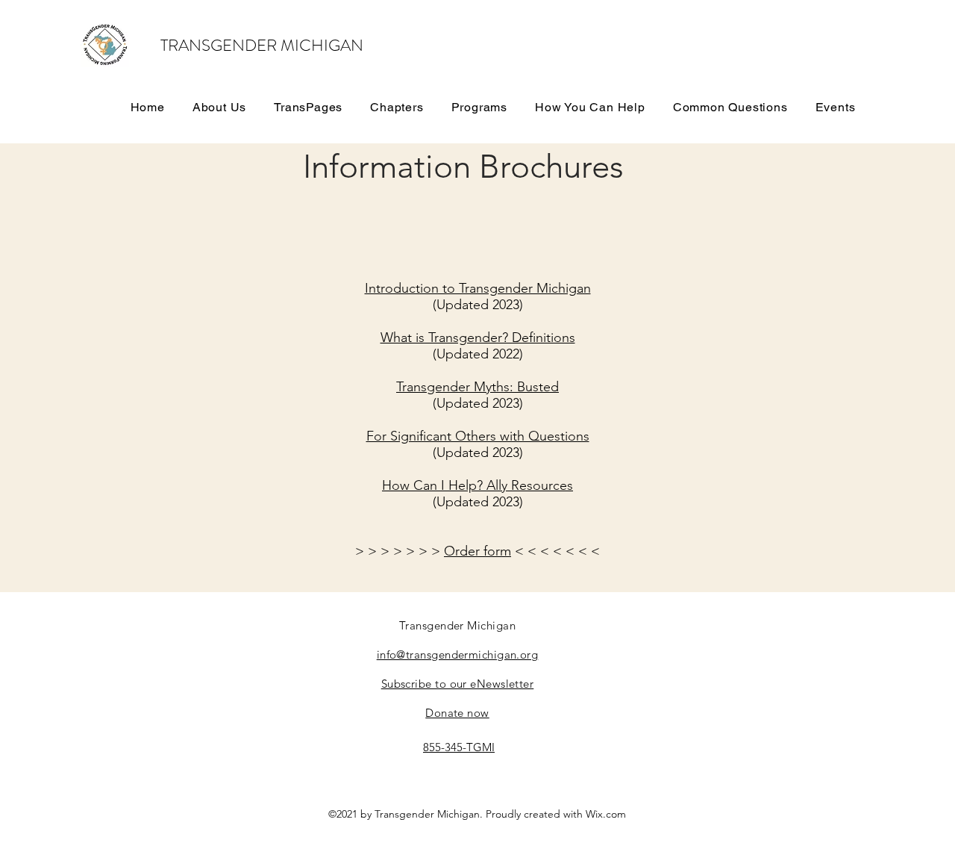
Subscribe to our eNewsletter (457, 684)
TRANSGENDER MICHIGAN (261, 45)
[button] (308, 106)
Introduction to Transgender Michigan (478, 288)
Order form (477, 551)
